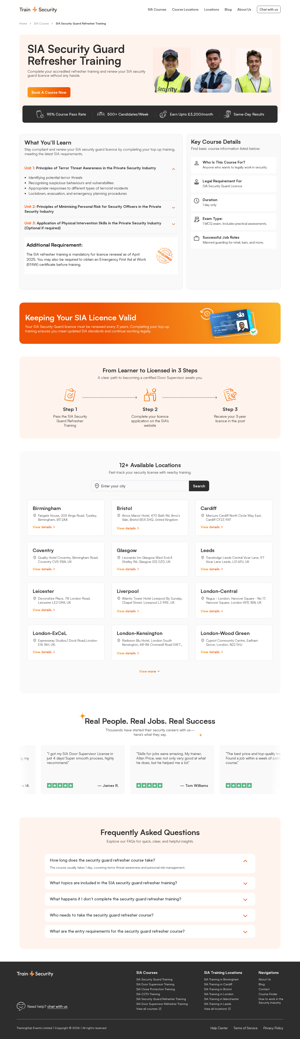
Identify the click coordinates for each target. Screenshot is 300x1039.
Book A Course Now (49, 92)
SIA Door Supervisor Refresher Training (162, 1004)
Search (199, 486)
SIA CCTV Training (148, 994)
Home (23, 23)
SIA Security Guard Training (154, 979)
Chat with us (269, 9)
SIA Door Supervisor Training (155, 984)
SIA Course (41, 23)
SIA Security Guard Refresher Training (81, 23)
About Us (265, 979)
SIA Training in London (218, 994)
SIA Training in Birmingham (221, 979)
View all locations (215, 1008)
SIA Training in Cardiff (218, 984)
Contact (264, 989)
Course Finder (268, 994)
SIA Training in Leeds (217, 1004)
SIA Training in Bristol (218, 989)
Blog (262, 984)
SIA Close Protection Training (155, 989)
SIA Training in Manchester (221, 999)
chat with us (57, 1006)
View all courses (147, 1008)
